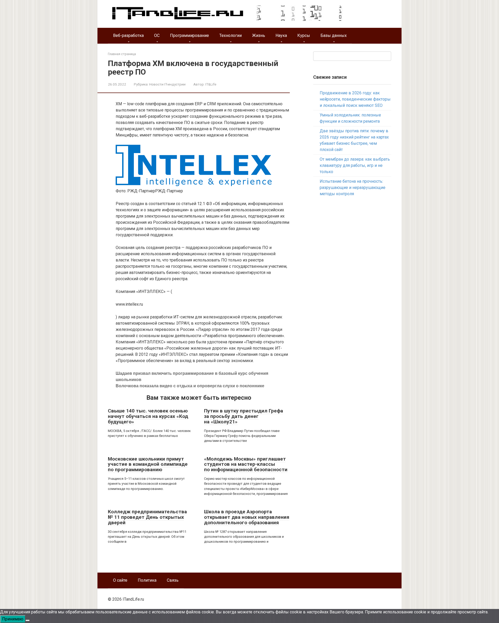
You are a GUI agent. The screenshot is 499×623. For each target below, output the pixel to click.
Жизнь (258, 35)
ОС (157, 35)
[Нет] (27, 620)
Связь (173, 580)
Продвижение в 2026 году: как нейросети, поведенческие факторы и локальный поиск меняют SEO (355, 99)
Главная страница (122, 54)
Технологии (230, 35)
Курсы (303, 35)
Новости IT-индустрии (167, 84)
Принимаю (12, 619)
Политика (147, 580)
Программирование (189, 35)
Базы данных (333, 35)
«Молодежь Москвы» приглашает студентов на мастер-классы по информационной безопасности (245, 464)
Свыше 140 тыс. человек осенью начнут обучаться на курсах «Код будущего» (148, 416)
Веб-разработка (128, 35)
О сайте (120, 580)
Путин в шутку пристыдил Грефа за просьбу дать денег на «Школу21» (243, 416)
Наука (281, 35)
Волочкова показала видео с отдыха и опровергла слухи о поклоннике (190, 386)
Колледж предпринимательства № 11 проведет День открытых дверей (147, 517)
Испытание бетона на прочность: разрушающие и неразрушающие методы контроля (352, 187)
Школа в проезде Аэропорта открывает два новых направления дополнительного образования (246, 517)
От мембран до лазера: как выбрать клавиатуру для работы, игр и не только (355, 165)
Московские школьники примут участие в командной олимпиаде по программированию (148, 464)
